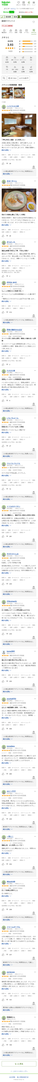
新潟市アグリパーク (8, 21)
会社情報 (12, 1077)
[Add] (33, 22)
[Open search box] (4, 78)
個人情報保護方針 (23, 1077)
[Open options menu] (35, 106)
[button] (7, 92)
